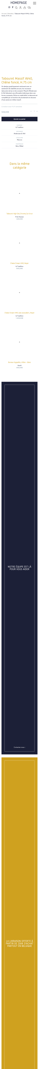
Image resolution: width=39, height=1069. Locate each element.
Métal (21, 146)
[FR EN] (29, 7)
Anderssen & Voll (19, 133)
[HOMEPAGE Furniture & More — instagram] (9, 7)
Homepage (18, 3)
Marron (19, 140)
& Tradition (19, 127)
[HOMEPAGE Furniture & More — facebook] (12, 7)
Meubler (10, 13)
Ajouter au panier (20, 119)
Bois (17, 146)
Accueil (4, 13)
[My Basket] (25, 7)
